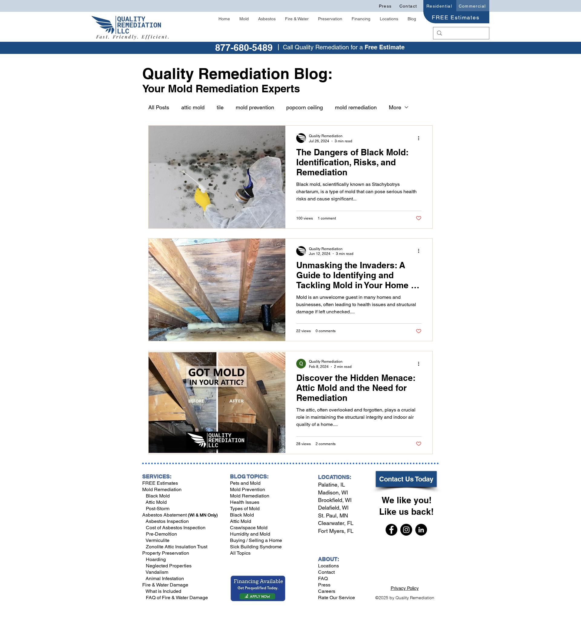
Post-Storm (157, 508)
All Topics (240, 553)
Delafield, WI (333, 507)
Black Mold (156, 496)
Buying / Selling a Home (256, 540)
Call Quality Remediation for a (324, 47)
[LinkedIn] (421, 530)
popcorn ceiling (304, 107)
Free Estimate (385, 47)
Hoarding (155, 559)
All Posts (158, 107)
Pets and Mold (245, 483)
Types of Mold (245, 508)
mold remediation (356, 107)
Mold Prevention (247, 489)
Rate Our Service (336, 597)
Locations (328, 566)
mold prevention (255, 107)
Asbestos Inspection (167, 521)
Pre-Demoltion (161, 534)
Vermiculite (157, 540)
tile (220, 107)
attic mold (193, 107)
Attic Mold (156, 502)
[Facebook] (391, 530)
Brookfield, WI (335, 500)
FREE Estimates (160, 483)
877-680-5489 (244, 47)
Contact (326, 572)
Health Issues (244, 502)
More (395, 107)
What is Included (163, 591)
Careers (326, 591)
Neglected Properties (168, 566)
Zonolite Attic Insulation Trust (176, 547)
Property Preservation (165, 553)
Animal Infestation (164, 578)
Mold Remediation (162, 489)
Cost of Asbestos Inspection (175, 527)
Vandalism (157, 572)
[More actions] (420, 138)
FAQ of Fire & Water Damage (176, 597)
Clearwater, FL (335, 523)
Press (324, 585)
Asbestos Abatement (165, 515)
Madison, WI (333, 492)
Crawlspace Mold (249, 527)
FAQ (323, 578)
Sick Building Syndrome (256, 547)
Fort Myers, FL (335, 531)
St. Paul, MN (333, 515)
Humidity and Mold (250, 534)
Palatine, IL (331, 484)
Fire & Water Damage (165, 585)
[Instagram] (406, 530)
